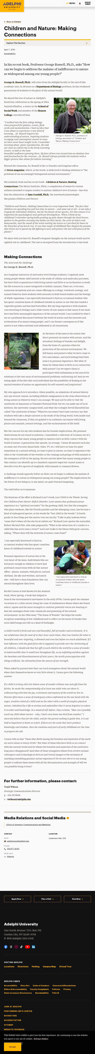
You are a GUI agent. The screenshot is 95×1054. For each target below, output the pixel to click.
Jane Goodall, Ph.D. (38, 194)
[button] (71, 3)
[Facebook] (5, 946)
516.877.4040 (13, 849)
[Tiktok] (21, 946)
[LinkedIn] (33, 946)
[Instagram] (16, 946)
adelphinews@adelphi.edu (18, 841)
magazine (15, 169)
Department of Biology (48, 86)
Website (10, 857)
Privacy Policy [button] (41, 1038)
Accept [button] (12, 1047)
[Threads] (11, 946)
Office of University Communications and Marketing (28, 825)
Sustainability (10, 54)
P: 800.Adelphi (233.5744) (19, 938)
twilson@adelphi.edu (19, 799)
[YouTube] (27, 946)
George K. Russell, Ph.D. (17, 82)
